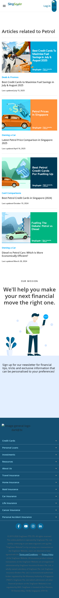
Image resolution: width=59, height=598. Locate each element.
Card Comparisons (11, 193)
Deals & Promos (10, 77)
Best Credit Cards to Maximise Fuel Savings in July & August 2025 (28, 83)
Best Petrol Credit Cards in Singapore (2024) (27, 198)
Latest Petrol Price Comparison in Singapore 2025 (27, 141)
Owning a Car (9, 135)
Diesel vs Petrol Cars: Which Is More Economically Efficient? (22, 254)
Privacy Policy (47, 554)
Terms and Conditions (28, 554)
